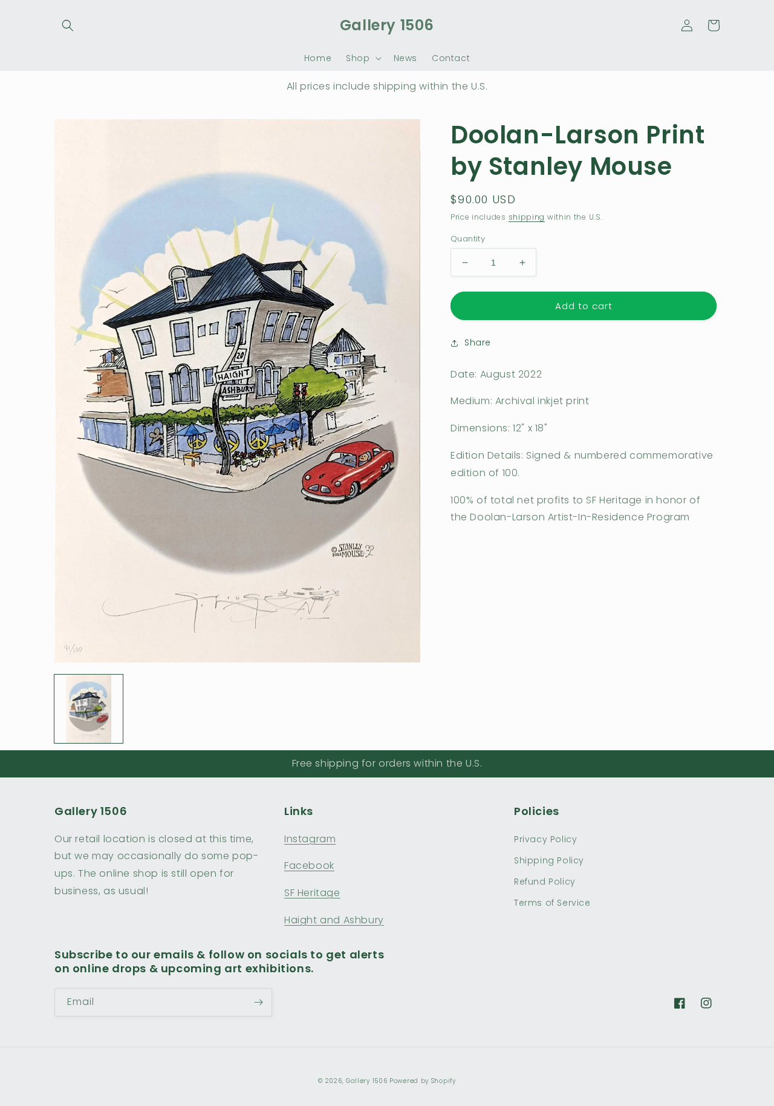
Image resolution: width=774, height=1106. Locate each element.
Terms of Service (552, 903)
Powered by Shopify (422, 1080)
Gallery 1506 (366, 1080)
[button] (67, 25)
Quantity (467, 238)
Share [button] (477, 342)
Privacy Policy (545, 839)
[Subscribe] (258, 1002)
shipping (527, 217)
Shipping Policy (549, 860)
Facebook (309, 865)
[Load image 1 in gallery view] (88, 709)
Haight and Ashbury (334, 920)
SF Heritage (312, 893)
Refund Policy (545, 881)
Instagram (310, 839)
